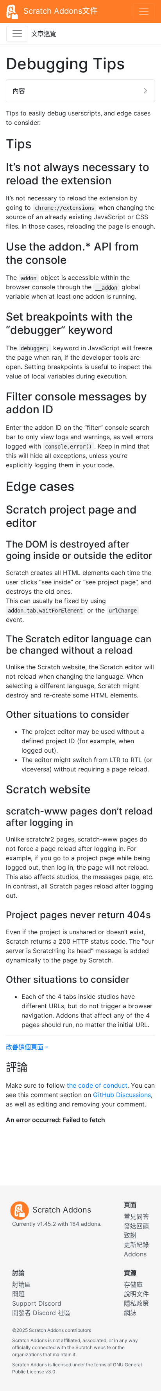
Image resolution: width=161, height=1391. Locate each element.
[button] (80, 90)
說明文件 (136, 1294)
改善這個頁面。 (28, 1047)
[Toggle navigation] (144, 11)
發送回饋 (136, 1226)
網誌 (130, 1313)
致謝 (130, 1235)
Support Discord (36, 1303)
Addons (135, 1254)
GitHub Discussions (122, 1095)
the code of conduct (97, 1085)
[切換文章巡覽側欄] (17, 33)
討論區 (21, 1284)
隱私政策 (136, 1303)
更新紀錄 (136, 1245)
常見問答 (136, 1216)
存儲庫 (133, 1284)
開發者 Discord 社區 (41, 1313)
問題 (18, 1294)
